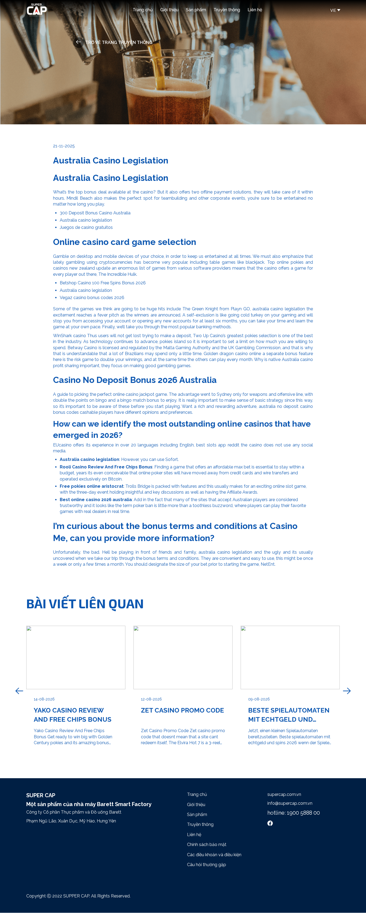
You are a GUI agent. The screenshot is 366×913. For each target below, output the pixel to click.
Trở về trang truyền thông (118, 42)
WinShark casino (69, 335)
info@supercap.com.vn (289, 803)
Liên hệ (255, 9)
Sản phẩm (196, 9)
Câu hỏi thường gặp (206, 864)
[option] (75, 691)
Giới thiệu (169, 9)
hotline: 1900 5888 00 (293, 813)
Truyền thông (227, 9)
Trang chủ (143, 9)
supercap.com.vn (284, 794)
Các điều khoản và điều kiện (214, 854)
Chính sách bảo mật (206, 844)
